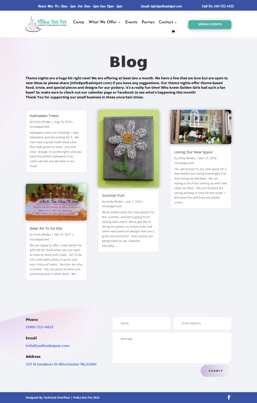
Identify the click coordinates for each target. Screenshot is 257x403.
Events (131, 22)
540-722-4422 (224, 6)
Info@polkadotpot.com (47, 345)
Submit (216, 370)
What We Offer (103, 22)
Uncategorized (39, 127)
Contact (166, 22)
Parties (148, 22)
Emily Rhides (42, 122)
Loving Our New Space (193, 152)
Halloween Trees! (44, 115)
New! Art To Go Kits (46, 228)
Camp (78, 22)
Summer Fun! (113, 195)
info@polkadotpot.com (166, 6)
